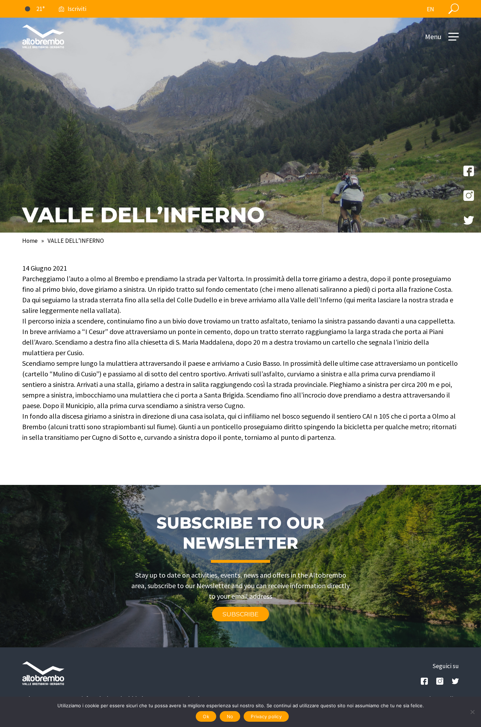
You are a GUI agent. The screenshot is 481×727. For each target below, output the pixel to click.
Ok (206, 716)
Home (30, 241)
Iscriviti (77, 9)
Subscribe (240, 614)
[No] (472, 711)
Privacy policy (266, 716)
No (230, 716)
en (430, 9)
